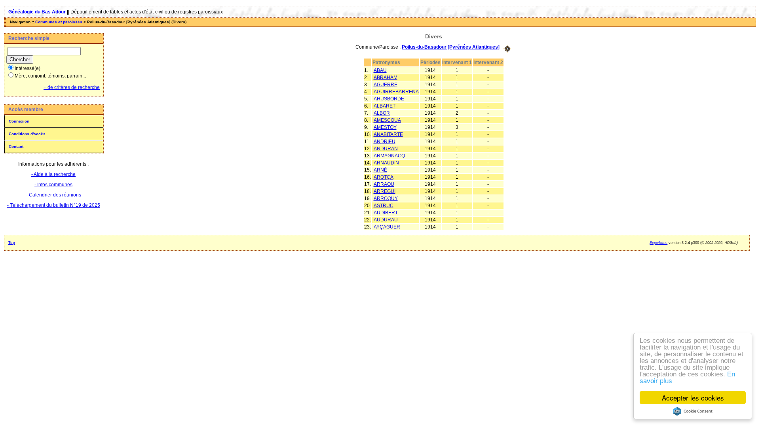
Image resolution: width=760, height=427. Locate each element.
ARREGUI (384, 191)
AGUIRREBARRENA (396, 91)
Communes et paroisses (58, 22)
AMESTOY (385, 127)
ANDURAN (386, 148)
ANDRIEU (384, 141)
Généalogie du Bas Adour (37, 12)
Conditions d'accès (27, 134)
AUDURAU (386, 220)
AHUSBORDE (389, 99)
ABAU (380, 70)
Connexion (19, 121)
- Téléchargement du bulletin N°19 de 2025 (53, 205)
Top (11, 243)
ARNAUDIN (386, 163)
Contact (16, 146)
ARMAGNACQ (389, 156)
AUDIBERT (386, 212)
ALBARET (384, 106)
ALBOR (382, 113)
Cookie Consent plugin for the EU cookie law (692, 411)
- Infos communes (53, 184)
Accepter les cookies (693, 397)
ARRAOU (384, 184)
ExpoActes (658, 243)
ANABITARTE (388, 134)
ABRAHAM (385, 77)
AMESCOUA (387, 120)
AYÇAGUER (387, 227)
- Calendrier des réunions (53, 195)
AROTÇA (383, 177)
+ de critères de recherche (72, 87)
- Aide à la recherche (53, 174)
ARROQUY (386, 198)
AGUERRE (385, 84)
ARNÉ (380, 170)
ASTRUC (383, 205)
